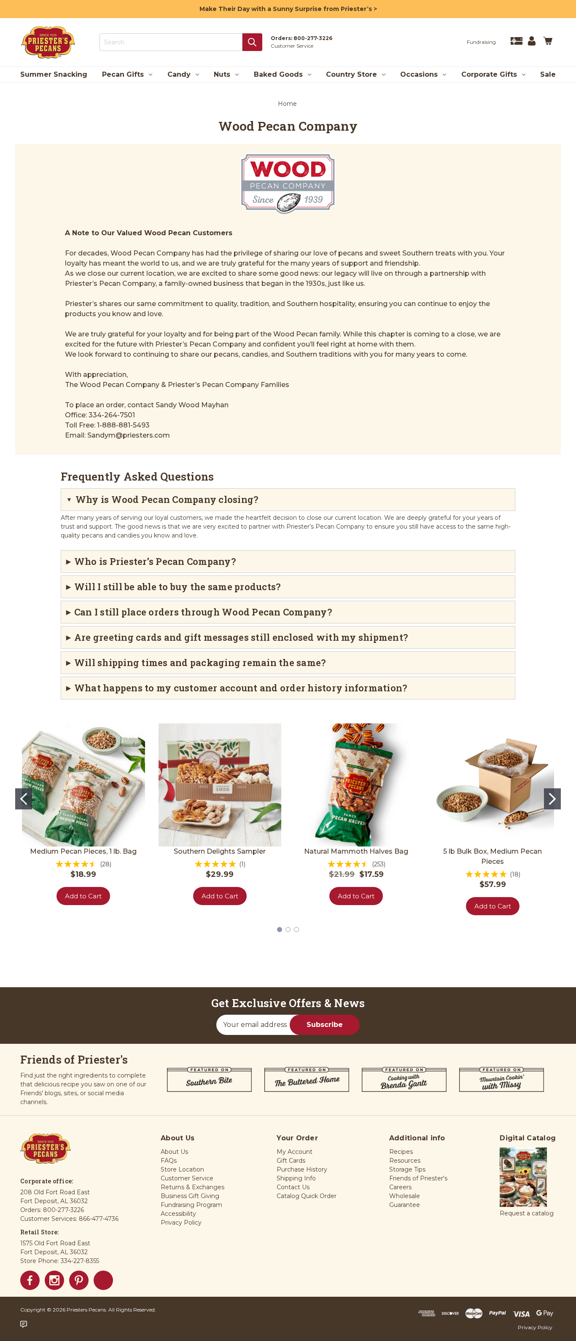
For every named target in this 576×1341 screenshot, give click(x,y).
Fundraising (481, 42)
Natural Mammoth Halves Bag (356, 851)
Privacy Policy (535, 1327)
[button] (523, 1178)
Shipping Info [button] (296, 1178)
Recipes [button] (401, 1152)
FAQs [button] (169, 1160)
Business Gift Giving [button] (190, 1196)
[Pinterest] (79, 1280)
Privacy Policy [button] (181, 1222)
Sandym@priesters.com (128, 435)
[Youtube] (103, 1280)
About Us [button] (174, 1152)
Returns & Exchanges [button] (192, 1187)
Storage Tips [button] (407, 1169)
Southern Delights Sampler (220, 851)
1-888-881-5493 (123, 425)
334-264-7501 (112, 415)
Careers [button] (400, 1187)
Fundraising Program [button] (191, 1205)
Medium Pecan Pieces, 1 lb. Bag (83, 851)
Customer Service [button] (187, 1178)
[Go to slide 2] (552, 798)
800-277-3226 (312, 38)
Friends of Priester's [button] (418, 1178)
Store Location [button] (182, 1169)
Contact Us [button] (293, 1187)
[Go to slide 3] (296, 929)
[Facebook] (30, 1280)
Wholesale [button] (404, 1196)
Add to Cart (83, 896)
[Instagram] (54, 1280)
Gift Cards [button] (291, 1160)
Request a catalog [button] (527, 1213)
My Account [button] (294, 1152)
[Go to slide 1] (23, 798)
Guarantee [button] (404, 1205)
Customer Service (292, 46)
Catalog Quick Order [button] (306, 1196)
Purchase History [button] (302, 1169)
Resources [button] (404, 1160)
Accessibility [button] (178, 1213)
